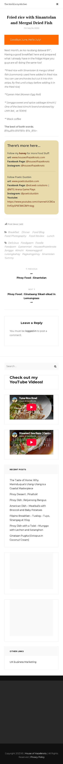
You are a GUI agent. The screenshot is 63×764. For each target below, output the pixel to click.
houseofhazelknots (45, 246)
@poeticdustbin (30, 193)
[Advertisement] (32, 572)
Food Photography (15, 236)
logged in (30, 331)
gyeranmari (25, 246)
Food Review (36, 236)
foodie (39, 243)
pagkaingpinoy (31, 254)
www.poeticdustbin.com (25, 181)
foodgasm (27, 243)
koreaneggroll (33, 250)
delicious (13, 243)
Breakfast (13, 232)
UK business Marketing (23, 662)
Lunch (50, 236)
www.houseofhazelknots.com (28, 157)
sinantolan (48, 254)
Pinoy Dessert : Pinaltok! (24, 494)
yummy (9, 258)
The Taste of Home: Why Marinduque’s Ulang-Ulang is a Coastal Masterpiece (28, 484)
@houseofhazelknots (38, 161)
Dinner (26, 232)
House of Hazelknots (35, 753)
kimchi (19, 250)
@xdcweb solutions (36, 185)
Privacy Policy (37, 757)
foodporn (10, 246)
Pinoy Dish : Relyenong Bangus (28, 500)
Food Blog (38, 232)
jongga (8, 250)
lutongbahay (12, 254)
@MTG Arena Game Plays (21, 189)
